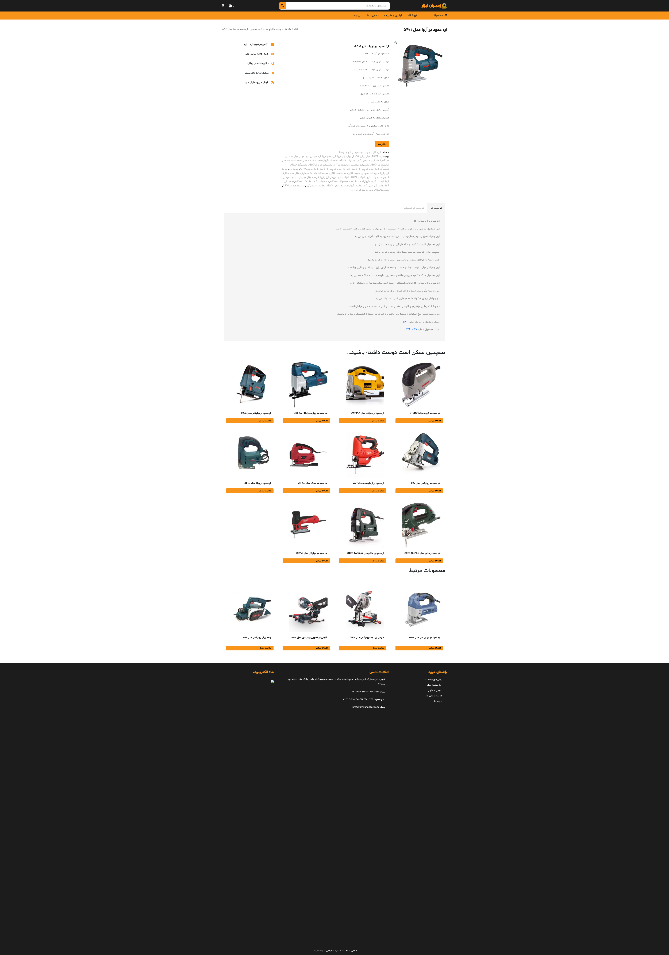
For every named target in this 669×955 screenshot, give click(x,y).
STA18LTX (411, 329)
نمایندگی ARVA (303, 181)
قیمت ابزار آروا (311, 177)
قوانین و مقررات (393, 15)
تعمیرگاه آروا (382, 169)
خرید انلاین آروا (351, 173)
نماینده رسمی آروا (315, 186)
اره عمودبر (255, 29)
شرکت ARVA (358, 177)
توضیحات (436, 208)
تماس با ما (373, 15)
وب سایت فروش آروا (361, 190)
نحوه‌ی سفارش (435, 690)
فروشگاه (412, 15)
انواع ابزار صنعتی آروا (369, 161)
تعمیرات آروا (331, 161)
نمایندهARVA (381, 190)
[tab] (436, 208)
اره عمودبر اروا (313, 156)
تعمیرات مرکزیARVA (320, 165)
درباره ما (357, 15)
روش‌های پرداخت (433, 679)
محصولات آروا (321, 181)
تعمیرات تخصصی (313, 161)
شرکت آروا (343, 177)
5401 (405, 322)
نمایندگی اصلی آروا (373, 186)
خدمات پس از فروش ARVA (358, 169)
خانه (296, 29)
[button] (396, 43)
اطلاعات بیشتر (435, 420)
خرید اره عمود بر (370, 173)
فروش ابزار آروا (328, 177)
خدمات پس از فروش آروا (328, 169)
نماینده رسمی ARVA (337, 186)
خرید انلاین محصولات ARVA (326, 173)
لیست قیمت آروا (374, 181)
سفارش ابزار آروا (300, 173)
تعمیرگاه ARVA (298, 165)
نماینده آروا (356, 186)
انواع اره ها (268, 29)
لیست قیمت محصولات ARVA (347, 181)
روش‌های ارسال (434, 685)
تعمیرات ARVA (347, 161)
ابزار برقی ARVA (361, 156)
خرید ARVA (306, 169)
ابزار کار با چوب (283, 29)
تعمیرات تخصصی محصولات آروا (351, 165)
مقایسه (382, 144)
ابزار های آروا (329, 156)
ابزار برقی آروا (344, 156)
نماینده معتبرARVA (294, 186)
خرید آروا (294, 169)
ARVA (375, 156)
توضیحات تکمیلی (414, 208)
